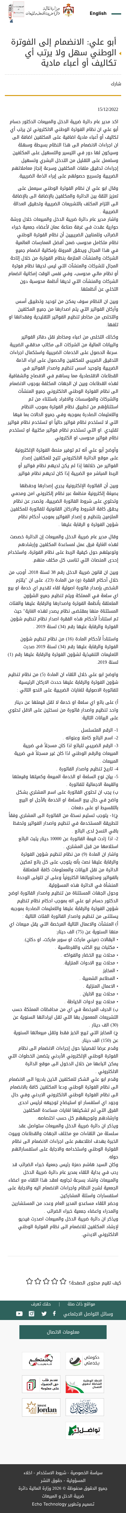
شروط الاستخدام (51, 1473)
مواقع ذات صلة (81, 1304)
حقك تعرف (41, 1304)
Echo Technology (49, 1504)
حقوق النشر (51, 1480)
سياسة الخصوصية (86, 1473)
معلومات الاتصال (63, 1332)
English (98, 13)
